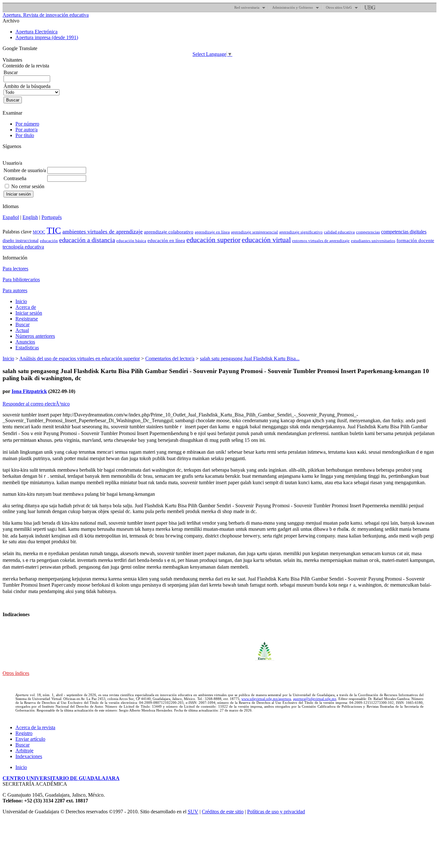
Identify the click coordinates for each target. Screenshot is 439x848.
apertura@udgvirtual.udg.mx (314, 699)
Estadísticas (27, 347)
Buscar (22, 324)
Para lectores (15, 268)
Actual (22, 330)
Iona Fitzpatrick (29, 391)
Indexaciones (28, 756)
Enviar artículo (30, 739)
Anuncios (25, 342)
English (30, 217)
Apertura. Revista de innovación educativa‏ (46, 15)
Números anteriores (35, 336)
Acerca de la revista (35, 727)
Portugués (51, 217)
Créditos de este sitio (223, 811)
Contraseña (15, 178)
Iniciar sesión (28, 313)
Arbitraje (24, 750)
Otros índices (16, 673)
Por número (27, 124)
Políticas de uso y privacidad (276, 811)
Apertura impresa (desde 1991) (46, 37)
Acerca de (25, 307)
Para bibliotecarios (21, 279)
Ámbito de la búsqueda (27, 86)
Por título (24, 135)
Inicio (21, 301)
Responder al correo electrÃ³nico (36, 404)
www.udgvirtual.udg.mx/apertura (266, 699)
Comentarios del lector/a (169, 358)
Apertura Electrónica (36, 31)
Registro (23, 733)
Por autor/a (26, 129)
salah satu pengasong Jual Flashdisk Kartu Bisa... (250, 358)
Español (11, 217)
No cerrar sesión (27, 186)
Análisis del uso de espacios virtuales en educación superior (79, 358)
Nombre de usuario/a (25, 170)
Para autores (15, 290)
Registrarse (26, 318)
